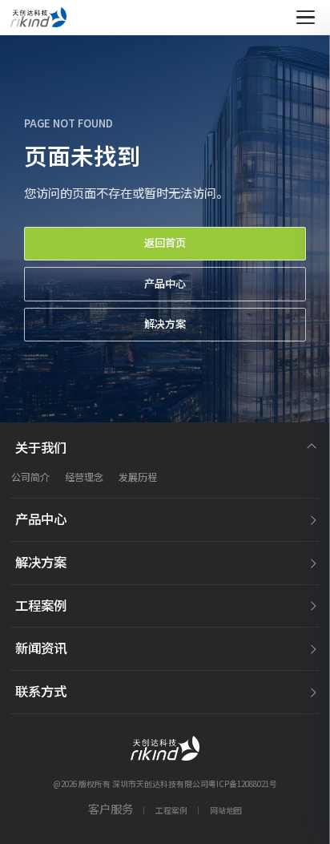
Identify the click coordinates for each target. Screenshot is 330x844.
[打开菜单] (306, 17)
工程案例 (40, 605)
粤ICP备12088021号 (242, 784)
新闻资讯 (40, 648)
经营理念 (84, 477)
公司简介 (30, 477)
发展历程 (138, 477)
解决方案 (165, 323)
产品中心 (165, 283)
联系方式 (40, 691)
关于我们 (40, 447)
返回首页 (165, 242)
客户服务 (110, 809)
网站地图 (226, 810)
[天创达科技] (38, 17)
